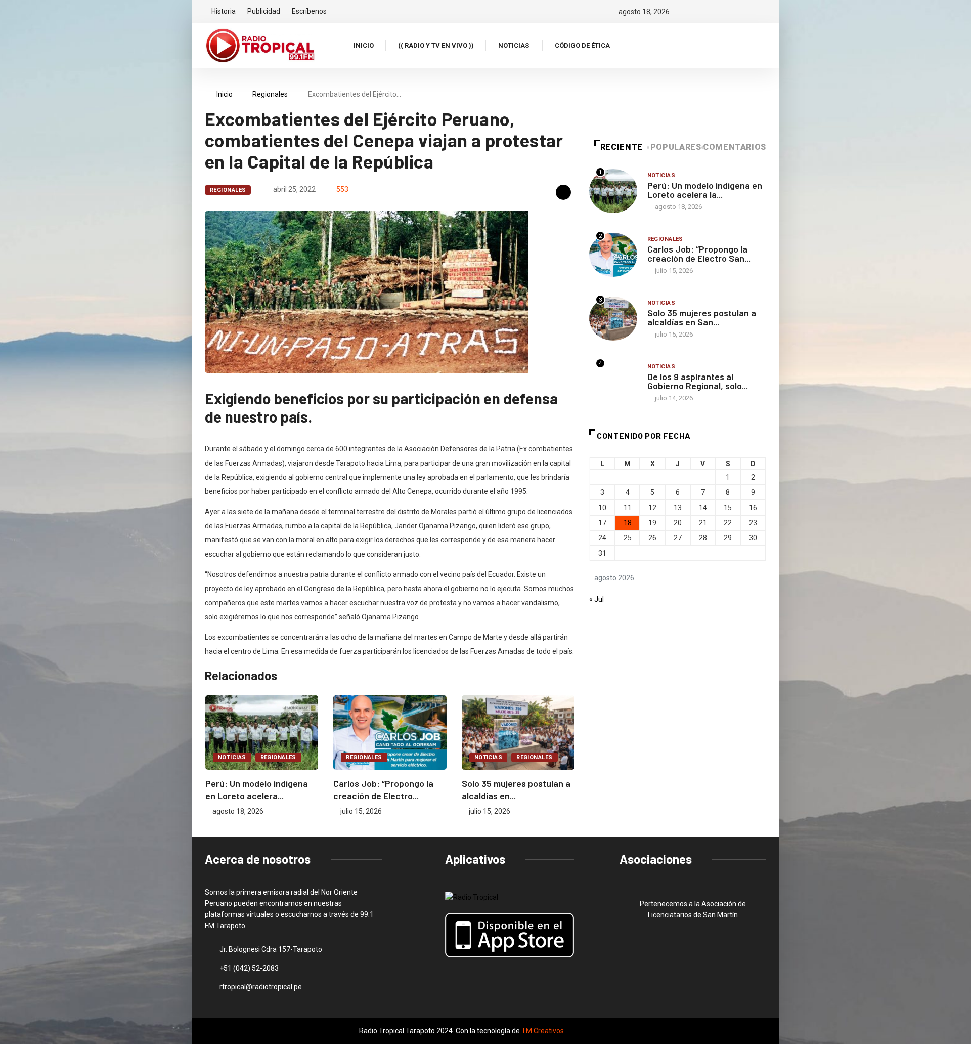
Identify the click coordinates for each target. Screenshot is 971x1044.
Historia (223, 11)
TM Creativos (542, 1031)
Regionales (270, 94)
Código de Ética (582, 45)
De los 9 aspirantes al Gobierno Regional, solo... (697, 381)
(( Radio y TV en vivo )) (436, 45)
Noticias (513, 45)
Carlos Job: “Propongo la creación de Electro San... (699, 253)
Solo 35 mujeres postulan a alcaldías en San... (701, 317)
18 (628, 523)
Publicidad (263, 11)
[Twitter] (712, 12)
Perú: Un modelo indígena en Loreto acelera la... (704, 190)
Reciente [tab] (621, 147)
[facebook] (694, 12)
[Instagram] (729, 12)
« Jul (596, 599)
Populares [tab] (675, 147)
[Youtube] (763, 12)
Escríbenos (309, 11)
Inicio (364, 45)
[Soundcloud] (746, 12)
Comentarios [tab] (734, 147)
